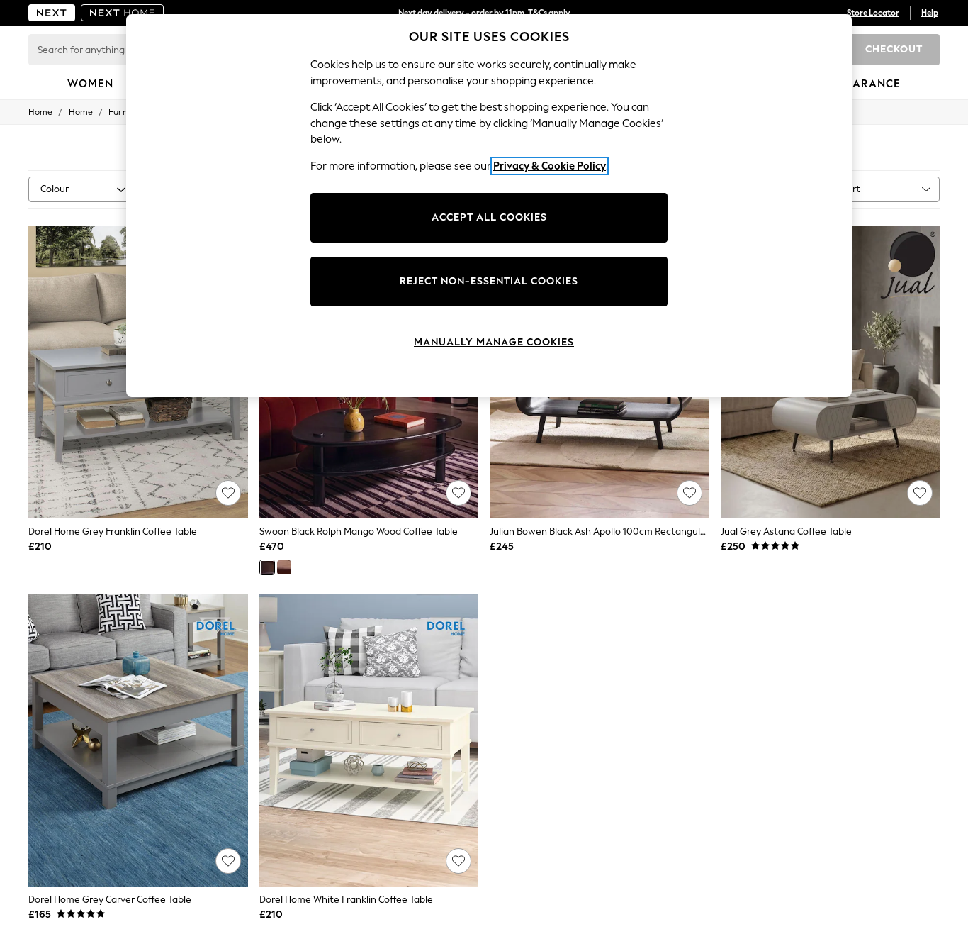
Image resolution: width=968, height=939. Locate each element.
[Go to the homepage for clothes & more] (51, 12)
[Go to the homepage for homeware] (122, 12)
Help (929, 13)
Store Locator (873, 13)
